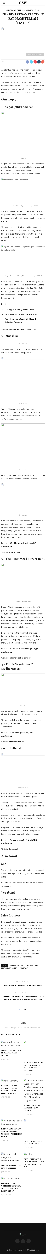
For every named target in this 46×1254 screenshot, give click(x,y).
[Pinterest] (28, 1241)
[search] (42, 2)
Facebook (13, 849)
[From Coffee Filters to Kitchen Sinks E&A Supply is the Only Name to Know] (11, 1178)
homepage (27, 957)
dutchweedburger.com (20, 658)
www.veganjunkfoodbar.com (22, 329)
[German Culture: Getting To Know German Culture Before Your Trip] (9, 1080)
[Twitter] (23, 1241)
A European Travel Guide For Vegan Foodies (32, 1107)
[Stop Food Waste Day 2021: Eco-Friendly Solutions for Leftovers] (34, 1050)
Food (19, 10)
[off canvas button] (4, 2)
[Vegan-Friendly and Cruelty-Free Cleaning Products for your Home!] (28, 1154)
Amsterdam (11, 10)
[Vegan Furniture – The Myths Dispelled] (11, 1157)
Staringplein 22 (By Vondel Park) (19, 310)
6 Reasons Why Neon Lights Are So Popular (23, 985)
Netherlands (32, 965)
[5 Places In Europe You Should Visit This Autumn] (11, 1044)
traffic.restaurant (17, 742)
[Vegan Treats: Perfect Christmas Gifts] (34, 1128)
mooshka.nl (14, 552)
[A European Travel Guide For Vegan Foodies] (34, 1090)
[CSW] (23, 1235)
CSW (23, 2)
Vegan (37, 10)
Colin (4, 62)
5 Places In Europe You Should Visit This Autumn (11, 1052)
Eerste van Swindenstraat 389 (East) (21, 314)
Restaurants (27, 10)
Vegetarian (24, 968)
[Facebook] (17, 1241)
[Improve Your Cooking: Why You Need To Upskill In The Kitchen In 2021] (11, 1122)
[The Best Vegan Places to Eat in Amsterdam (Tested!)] (23, 41)
